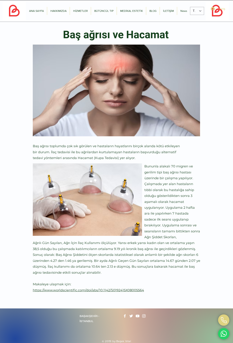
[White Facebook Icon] (125, 316)
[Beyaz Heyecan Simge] (131, 316)
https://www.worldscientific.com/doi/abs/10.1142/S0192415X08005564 (88, 290)
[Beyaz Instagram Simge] (144, 316)
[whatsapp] (223, 320)
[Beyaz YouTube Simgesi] (137, 316)
